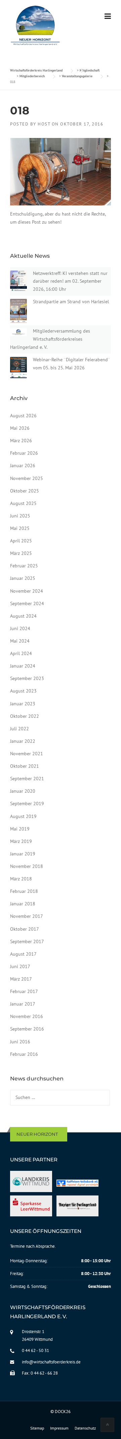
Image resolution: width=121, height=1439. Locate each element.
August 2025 (23, 503)
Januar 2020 (22, 791)
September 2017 (27, 941)
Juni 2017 (20, 966)
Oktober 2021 (24, 766)
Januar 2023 (22, 704)
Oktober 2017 (24, 929)
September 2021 (27, 778)
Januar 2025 (22, 578)
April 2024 (21, 653)
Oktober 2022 (24, 716)
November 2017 (26, 916)
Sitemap (37, 1428)
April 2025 (21, 541)
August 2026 (23, 416)
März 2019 (21, 841)
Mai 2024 (20, 641)
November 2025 (26, 478)
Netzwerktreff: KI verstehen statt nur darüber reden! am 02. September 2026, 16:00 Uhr (70, 281)
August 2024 (23, 616)
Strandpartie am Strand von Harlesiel (71, 302)
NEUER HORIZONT (37, 1134)
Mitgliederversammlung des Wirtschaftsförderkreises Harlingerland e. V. (50, 339)
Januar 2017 (22, 1004)
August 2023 (23, 691)
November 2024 (26, 591)
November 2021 (26, 754)
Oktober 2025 (24, 491)
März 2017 (21, 979)
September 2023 (27, 678)
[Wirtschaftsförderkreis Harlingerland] (35, 27)
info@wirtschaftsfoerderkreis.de (51, 1362)
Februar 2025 (24, 566)
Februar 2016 (24, 1054)
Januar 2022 (22, 741)
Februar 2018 (24, 891)
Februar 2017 (24, 991)
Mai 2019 (20, 829)
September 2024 (27, 603)
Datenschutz (85, 1428)
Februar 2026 (24, 453)
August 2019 (23, 816)
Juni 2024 (20, 628)
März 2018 (21, 879)
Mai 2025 (20, 528)
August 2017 (23, 954)
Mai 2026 (20, 428)
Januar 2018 (22, 904)
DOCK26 (63, 1411)
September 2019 (27, 803)
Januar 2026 (22, 465)
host (44, 124)
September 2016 (27, 1029)
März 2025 (21, 553)
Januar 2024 (22, 666)
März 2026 (21, 441)
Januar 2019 (22, 854)
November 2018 (26, 866)
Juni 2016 (20, 1042)
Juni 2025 (20, 516)
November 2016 (26, 1016)
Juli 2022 (19, 729)
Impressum (59, 1428)
